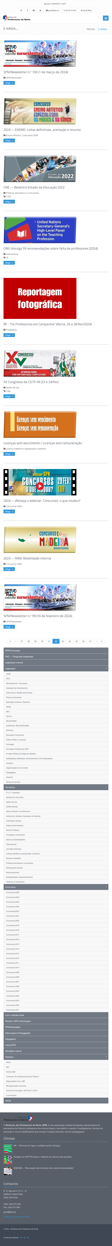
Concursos (10, 886)
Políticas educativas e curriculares (22, 192)
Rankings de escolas (14, 867)
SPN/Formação (12, 650)
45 (76, 641)
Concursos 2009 (12, 972)
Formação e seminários (15, 834)
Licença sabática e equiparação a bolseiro (26, 448)
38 (28, 641)
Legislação (10, 668)
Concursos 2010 (12, 967)
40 (42, 641)
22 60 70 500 (70, 10)
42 (56, 641)
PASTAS (91, 29)
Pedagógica (11, 772)
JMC (28, 1237)
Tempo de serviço (13, 782)
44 (70, 641)
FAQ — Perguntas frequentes (19, 656)
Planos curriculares (13, 697)
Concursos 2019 (12, 925)
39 (35, 641)
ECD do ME (10, 1072)
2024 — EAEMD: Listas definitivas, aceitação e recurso (42, 130)
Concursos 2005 (12, 991)
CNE (8, 196)
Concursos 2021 (12, 916)
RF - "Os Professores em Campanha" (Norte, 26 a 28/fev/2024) (48, 324)
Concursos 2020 (12, 920)
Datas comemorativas (14, 825)
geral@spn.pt (53, 10)
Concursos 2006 (12, 986)
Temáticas (10, 787)
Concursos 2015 (12, 944)
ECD (8, 678)
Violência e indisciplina (15, 881)
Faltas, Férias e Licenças (16, 739)
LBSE (8, 674)
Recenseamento (12, 872)
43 (63, 641)
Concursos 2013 (12, 953)
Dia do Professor (12, 830)
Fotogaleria (11, 329)
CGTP (63, 3)
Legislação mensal (14, 662)
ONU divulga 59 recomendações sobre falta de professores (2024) (51, 248)
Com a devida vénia (14, 1015)
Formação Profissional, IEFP (17, 749)
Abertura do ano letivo (15, 797)
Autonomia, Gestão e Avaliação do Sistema (23, 816)
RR (21, 1237)
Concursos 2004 (12, 995)
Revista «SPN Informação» (18, 1021)
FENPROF (55, 3)
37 (22, 641)
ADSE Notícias (12, 806)
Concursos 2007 (12, 981)
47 (90, 641)
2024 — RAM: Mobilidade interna (27, 558)
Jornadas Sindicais (13, 849)
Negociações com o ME (15, 1081)
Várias (8, 1100)
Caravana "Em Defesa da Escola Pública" (22, 1076)
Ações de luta (12, 387)
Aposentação (11, 721)
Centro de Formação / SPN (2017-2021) (22, 1090)
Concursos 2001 (12, 1009)
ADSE (8, 706)
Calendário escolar (13, 820)
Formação (10, 744)
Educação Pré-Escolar (15, 735)
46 (83, 641)
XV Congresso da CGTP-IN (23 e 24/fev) (31, 382)
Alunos (9, 716)
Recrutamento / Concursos (16, 683)
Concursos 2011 (12, 963)
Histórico (9, 1056)
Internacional (12, 253)
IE (7, 257)
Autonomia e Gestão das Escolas (19, 692)
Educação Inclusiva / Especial (18, 702)
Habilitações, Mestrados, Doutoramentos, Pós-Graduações (29, 758)
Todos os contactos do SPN (16, 1216)
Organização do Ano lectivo (17, 767)
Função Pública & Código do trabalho (21, 753)
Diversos (9, 730)
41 (49, 641)
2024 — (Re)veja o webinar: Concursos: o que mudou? (42, 501)
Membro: (47, 3)
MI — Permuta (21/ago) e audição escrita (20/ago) (37, 1145)
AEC (8, 711)
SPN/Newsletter (13, 77)
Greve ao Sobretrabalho (15, 839)
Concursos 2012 (12, 958)
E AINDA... (103, 29)
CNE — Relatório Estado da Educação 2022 (34, 187)
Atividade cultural (13, 1050)
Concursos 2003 (12, 1000)
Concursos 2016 (12, 939)
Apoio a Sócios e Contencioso (18, 811)
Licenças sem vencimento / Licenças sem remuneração (43, 443)
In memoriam (11, 1095)
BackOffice (87, 10)
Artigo (8, 82)
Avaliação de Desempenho (17, 688)
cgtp (8, 390)
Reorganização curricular (16, 1086)
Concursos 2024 (30, 135)
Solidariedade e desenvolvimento (19, 877)
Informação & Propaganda (17, 1032)
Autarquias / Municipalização (17, 725)
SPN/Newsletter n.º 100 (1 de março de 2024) (36, 72)
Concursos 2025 (12, 897)
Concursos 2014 (12, 949)
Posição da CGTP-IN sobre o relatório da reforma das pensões (43, 1156)
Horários (9, 763)
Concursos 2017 (12, 934)
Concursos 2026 (12, 892)
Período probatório (13, 858)
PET (7, 1067)
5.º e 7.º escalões (13, 792)
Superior (9, 777)
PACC (8, 1062)
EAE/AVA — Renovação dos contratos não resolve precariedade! (44, 1167)
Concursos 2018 (12, 930)
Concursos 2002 (12, 1005)
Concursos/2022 (12, 911)
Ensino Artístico (13, 135)
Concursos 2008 (12, 977)
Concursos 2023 (12, 906)
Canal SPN (10, 1044)
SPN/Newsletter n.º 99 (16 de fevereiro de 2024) (38, 616)
